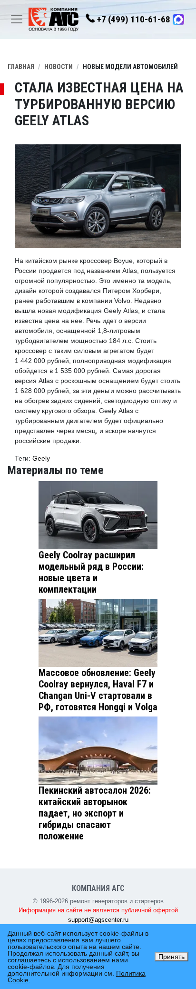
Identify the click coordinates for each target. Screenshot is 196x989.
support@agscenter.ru (98, 919)
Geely (41, 458)
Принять (171, 956)
